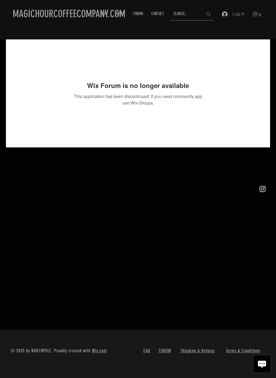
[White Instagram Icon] (262, 189)
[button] (258, 13)
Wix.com (99, 351)
